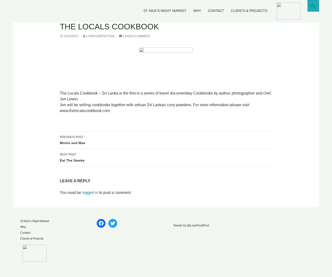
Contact (216, 11)
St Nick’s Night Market (164, 11)
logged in (90, 192)
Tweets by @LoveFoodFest (191, 225)
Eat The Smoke (72, 157)
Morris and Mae (72, 140)
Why (197, 11)
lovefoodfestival (100, 36)
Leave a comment (136, 36)
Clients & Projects (249, 11)
